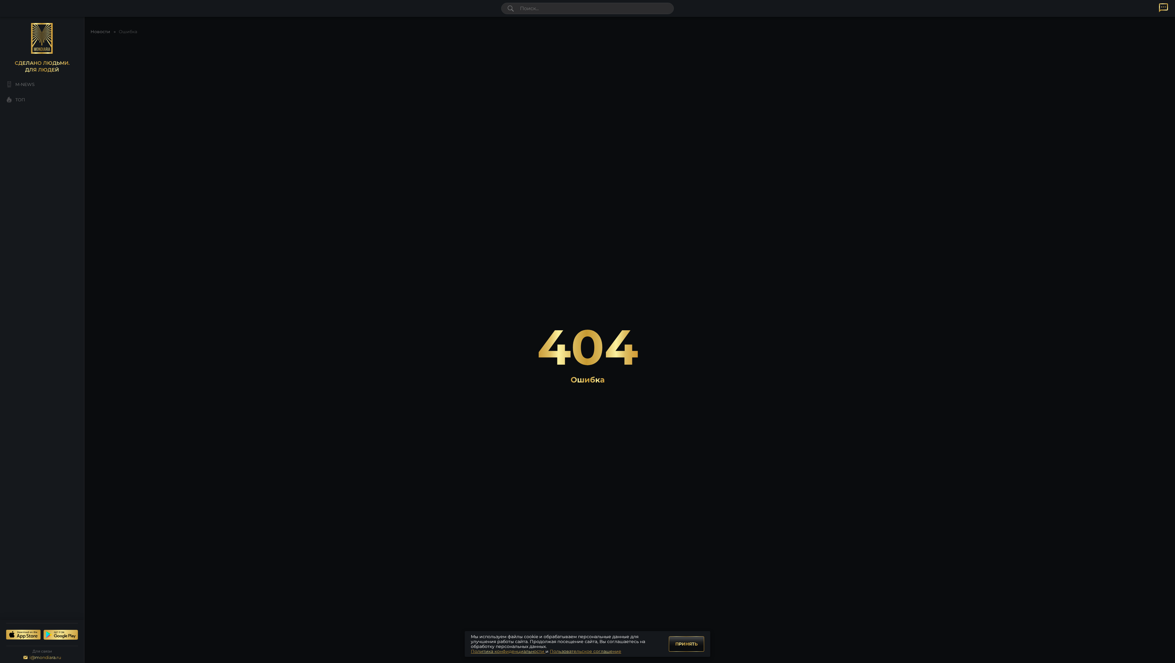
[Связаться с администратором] (1163, 7)
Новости (100, 31)
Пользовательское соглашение (585, 651)
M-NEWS (25, 84)
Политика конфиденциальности (508, 651)
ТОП (20, 100)
